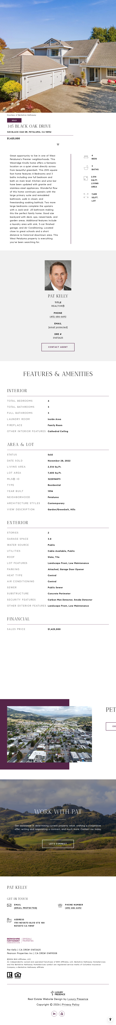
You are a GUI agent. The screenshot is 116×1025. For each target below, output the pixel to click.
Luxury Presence (77, 999)
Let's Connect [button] (58, 844)
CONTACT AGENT (58, 347)
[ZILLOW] (62, 1014)
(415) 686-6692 (58, 316)
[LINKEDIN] (54, 1014)
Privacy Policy (71, 1004)
